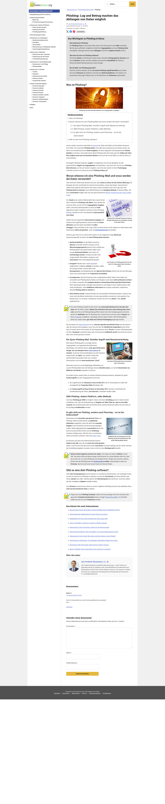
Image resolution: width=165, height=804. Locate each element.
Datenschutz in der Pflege (40, 64)
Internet (95, 145)
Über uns (84, 693)
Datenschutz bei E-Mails (39, 76)
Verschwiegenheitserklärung (41, 49)
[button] (67, 31)
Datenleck (35, 74)
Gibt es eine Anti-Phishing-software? (83, 140)
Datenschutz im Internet (37, 69)
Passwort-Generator (38, 86)
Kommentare (80, 31)
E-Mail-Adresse (72, 663)
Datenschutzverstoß (38, 29)
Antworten (69, 607)
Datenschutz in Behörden (37, 52)
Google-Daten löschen (39, 80)
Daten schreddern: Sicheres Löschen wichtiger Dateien (88, 523)
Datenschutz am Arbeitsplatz (38, 38)
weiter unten (96, 436)
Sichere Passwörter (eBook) (38, 83)
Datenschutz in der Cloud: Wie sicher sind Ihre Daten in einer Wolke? (93, 536)
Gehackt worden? (37, 78)
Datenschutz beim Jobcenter (41, 54)
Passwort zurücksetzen (39, 101)
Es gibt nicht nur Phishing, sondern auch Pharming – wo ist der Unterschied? (97, 134)
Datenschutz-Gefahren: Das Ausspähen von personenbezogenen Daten (94, 532)
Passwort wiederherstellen (40, 99)
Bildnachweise (75, 693)
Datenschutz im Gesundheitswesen (40, 62)
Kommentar (70, 626)
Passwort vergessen (38, 97)
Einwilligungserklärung (39, 32)
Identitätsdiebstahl (101, 230)
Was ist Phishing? (76, 118)
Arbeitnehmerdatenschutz (40, 40)
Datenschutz (66, 693)
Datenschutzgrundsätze (37, 17)
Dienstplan (35, 42)
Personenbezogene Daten (86, 10)
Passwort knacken (38, 90)
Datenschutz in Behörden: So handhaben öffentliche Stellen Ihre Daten (94, 540)
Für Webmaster (107, 693)
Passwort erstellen (38, 88)
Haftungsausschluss (94, 693)
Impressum (57, 693)
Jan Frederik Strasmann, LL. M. (77, 24)
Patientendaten (37, 66)
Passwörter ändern (111, 497)
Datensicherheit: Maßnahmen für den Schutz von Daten (89, 514)
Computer (78, 317)
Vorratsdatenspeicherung (40, 59)
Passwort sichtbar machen (40, 95)
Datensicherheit (84, 324)
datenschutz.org (72, 10)
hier (101, 63)
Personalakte (36, 44)
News (31, 107)
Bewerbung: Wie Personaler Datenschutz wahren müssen (89, 545)
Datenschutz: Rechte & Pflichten (39, 25)
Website (69, 212)
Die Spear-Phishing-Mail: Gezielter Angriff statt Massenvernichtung (99, 126)
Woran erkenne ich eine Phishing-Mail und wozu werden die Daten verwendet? (99, 122)
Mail (92, 263)
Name (69, 653)
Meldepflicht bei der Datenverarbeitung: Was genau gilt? (89, 519)
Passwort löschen (37, 92)
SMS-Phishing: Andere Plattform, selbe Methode (92, 129)
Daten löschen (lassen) (39, 27)
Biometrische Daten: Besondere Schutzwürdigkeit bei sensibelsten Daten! (95, 510)
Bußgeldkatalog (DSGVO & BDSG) (40, 14)
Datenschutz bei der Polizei (40, 56)
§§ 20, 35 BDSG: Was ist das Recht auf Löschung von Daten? (90, 549)
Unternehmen (93, 350)
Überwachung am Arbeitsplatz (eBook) (44, 47)
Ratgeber (32, 104)
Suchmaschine (99, 461)
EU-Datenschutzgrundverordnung (42, 22)
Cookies (34, 71)
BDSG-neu (35, 20)
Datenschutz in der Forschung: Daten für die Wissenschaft (89, 527)
